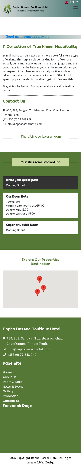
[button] (43, 288)
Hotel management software (27, 37)
